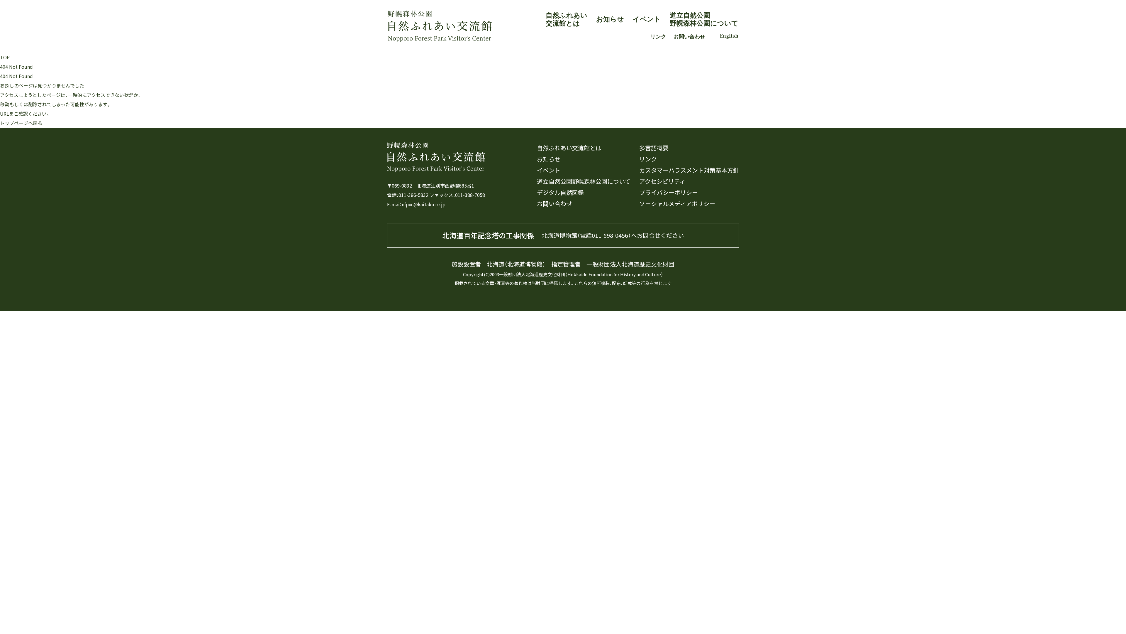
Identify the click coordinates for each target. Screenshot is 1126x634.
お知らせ (610, 18)
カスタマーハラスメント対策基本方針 (689, 170)
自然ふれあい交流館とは (566, 19)
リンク (658, 36)
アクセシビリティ (662, 181)
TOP (5, 57)
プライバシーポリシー (668, 192)
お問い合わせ (689, 36)
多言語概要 (654, 147)
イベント (647, 18)
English (729, 36)
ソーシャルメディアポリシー (677, 203)
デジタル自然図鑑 (560, 192)
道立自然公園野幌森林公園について (704, 19)
